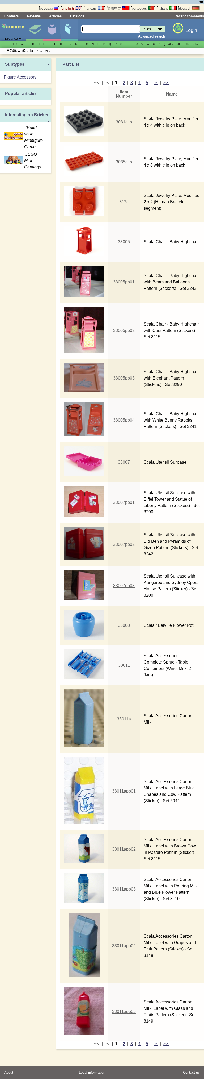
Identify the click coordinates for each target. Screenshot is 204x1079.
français (91, 8)
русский (47, 8)
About (8, 1072)
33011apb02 (124, 849)
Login (191, 30)
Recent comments (189, 16)
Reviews (34, 16)
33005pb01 (124, 282)
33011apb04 (124, 946)
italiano (163, 8)
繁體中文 (114, 8)
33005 (124, 242)
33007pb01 (124, 502)
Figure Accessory (20, 77)
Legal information (92, 1072)
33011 (124, 665)
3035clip (124, 162)
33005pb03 (124, 378)
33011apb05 (124, 1011)
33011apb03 (124, 889)
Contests (11, 16)
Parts (69, 30)
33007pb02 (124, 544)
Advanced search (151, 36)
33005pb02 (124, 330)
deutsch (185, 8)
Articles (55, 16)
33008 (124, 625)
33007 (124, 462)
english (68, 8)
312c (124, 202)
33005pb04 (124, 420)
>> (166, 82)
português (140, 8)
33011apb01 (124, 791)
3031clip (124, 122)
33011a (124, 719)
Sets (34, 30)
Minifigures (51, 30)
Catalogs (77, 16)
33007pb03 (124, 585)
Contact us (191, 1072)
